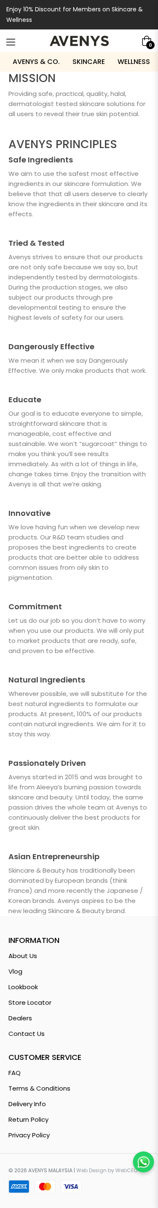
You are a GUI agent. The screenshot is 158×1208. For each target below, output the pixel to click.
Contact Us (26, 1033)
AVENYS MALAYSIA (50, 1170)
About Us (22, 955)
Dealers (20, 1018)
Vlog (15, 971)
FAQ (14, 1072)
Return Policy (28, 1119)
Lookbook (23, 986)
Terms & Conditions (39, 1088)
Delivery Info (27, 1103)
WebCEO (126, 1170)
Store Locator (29, 1002)
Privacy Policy (29, 1135)
